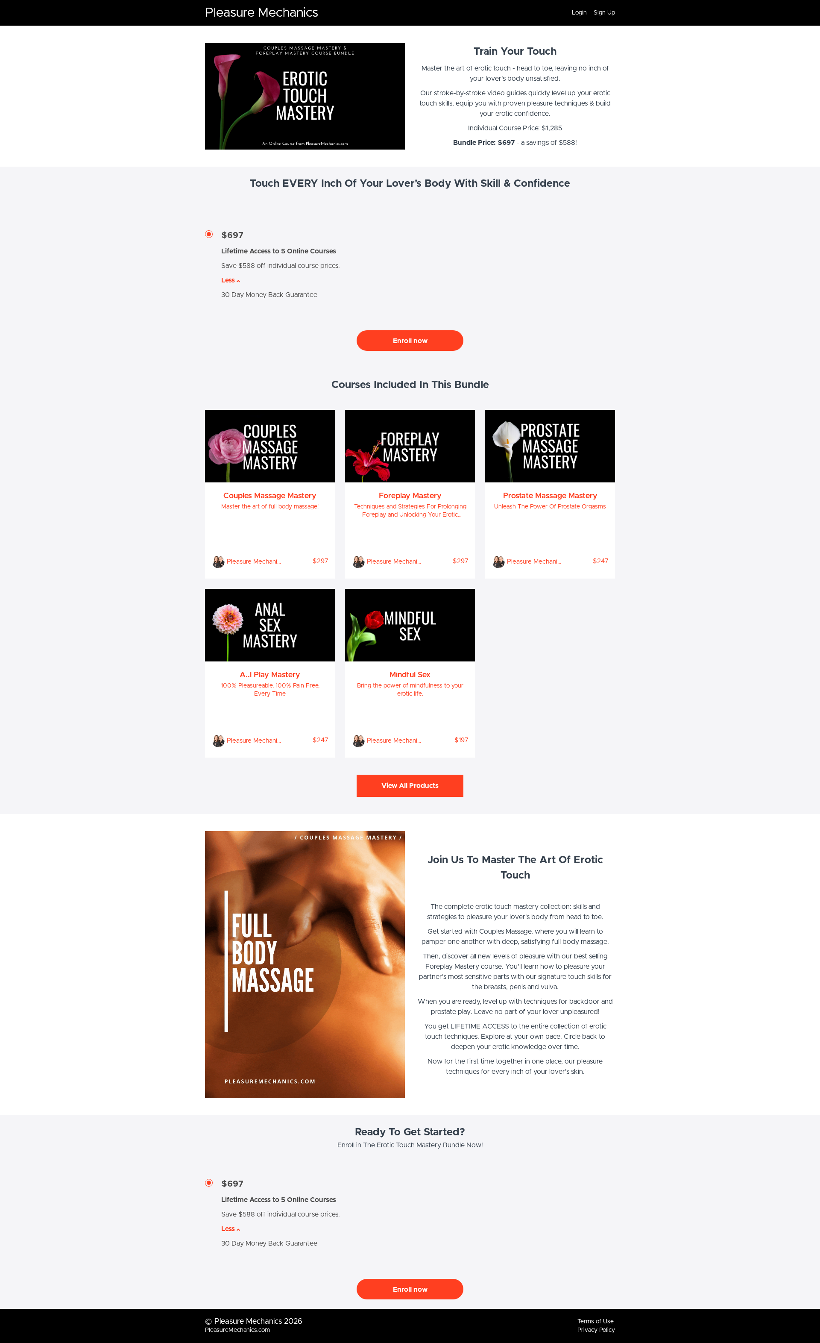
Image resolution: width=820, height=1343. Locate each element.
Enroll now (410, 341)
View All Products (410, 785)
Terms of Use (595, 1322)
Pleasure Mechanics (261, 12)
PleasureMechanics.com (237, 1330)
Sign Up (604, 13)
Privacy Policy (596, 1330)
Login (579, 13)
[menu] (590, 13)
